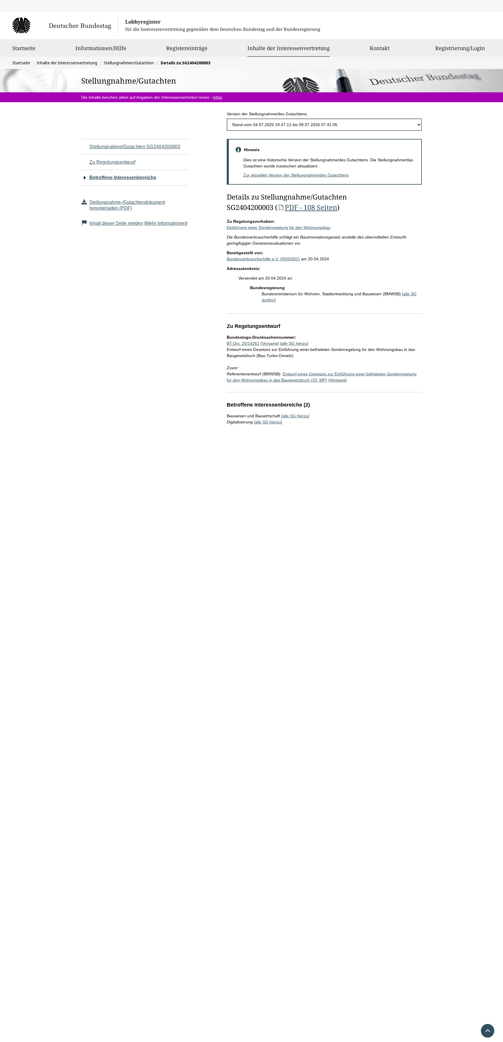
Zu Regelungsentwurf (112, 162)
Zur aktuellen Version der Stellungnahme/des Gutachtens (296, 175)
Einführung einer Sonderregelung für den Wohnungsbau (278, 227)
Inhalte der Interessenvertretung (288, 48)
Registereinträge (187, 48)
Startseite (24, 48)
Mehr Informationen (166, 223)
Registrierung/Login (460, 48)
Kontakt (379, 48)
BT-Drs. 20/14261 (243, 343)
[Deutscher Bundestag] (65, 25)
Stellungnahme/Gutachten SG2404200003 (134, 146)
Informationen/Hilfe (100, 48)
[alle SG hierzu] (294, 343)
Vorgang (269, 343)
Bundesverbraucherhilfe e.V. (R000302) (263, 259)
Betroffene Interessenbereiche (122, 177)
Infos (217, 97)
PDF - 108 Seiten (311, 207)
